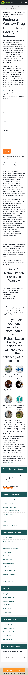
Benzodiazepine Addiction (10, 545)
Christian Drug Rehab (9, 507)
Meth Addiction (7, 567)
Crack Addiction (7, 556)
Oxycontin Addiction (9, 574)
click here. (10, 462)
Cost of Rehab (7, 635)
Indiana (9, 6)
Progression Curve (8, 628)
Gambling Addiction (8, 597)
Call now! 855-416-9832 (14, 670)
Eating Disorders (8, 594)
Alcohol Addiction (8, 541)
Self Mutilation (7, 605)
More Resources (7, 639)
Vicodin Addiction (8, 581)
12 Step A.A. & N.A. (8, 503)
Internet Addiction (8, 601)
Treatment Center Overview (11, 500)
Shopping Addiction (8, 612)
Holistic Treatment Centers (11, 511)
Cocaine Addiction (8, 552)
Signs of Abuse (7, 624)
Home (6, 6)
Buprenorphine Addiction (10, 548)
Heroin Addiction (8, 559)
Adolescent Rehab (8, 518)
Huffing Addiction (8, 578)
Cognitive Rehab (8, 514)
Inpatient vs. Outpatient (10, 525)
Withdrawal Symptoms (9, 632)
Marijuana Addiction (9, 563)
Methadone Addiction (9, 570)
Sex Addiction (7, 608)
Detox (4, 521)
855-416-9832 (8, 488)
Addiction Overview (8, 538)
